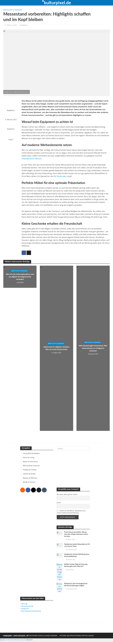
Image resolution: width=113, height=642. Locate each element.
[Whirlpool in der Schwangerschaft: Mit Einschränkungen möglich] (59, 587)
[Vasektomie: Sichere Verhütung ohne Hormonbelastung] (59, 555)
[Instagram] (33, 490)
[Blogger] (22, 490)
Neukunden (61, 176)
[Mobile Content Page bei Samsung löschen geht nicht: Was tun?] (59, 572)
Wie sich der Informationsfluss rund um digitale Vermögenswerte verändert (20, 276)
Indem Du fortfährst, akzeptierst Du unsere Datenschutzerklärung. (71, 512)
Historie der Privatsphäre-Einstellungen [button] (76, 636)
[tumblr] (44, 490)
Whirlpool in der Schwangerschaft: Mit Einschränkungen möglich (76, 584)
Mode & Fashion (29, 482)
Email (59, 502)
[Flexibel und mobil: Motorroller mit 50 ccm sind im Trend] (59, 545)
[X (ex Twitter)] (38, 490)
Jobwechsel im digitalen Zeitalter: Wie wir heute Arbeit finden (56, 348)
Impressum (7, 636)
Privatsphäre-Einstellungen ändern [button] (42, 636)
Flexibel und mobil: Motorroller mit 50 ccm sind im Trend (77, 545)
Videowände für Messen (32, 158)
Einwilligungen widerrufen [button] (14, 640)
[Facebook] (28, 490)
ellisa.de (24, 604)
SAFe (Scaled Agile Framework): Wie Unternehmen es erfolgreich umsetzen (93, 348)
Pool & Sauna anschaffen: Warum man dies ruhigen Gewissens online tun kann (76, 534)
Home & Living (28, 457)
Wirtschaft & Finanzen (12, 10)
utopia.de (24, 608)
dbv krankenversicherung (31, 611)
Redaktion (23, 25)
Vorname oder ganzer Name (67, 494)
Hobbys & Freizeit (29, 470)
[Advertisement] (36, 539)
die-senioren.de (27, 606)
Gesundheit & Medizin (31, 453)
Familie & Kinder (29, 474)
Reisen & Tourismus (30, 461)
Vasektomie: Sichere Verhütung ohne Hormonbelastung (76, 555)
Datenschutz (19, 636)
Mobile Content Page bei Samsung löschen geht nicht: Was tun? (75, 565)
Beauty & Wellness (30, 478)
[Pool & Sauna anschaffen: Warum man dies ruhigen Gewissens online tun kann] (59, 533)
